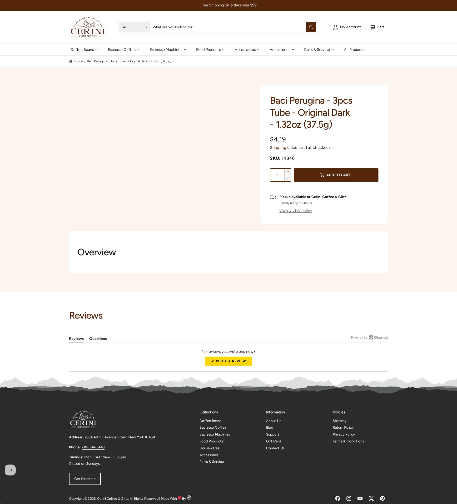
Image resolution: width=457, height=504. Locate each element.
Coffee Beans (82, 49)
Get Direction (84, 479)
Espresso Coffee (122, 49)
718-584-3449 (93, 447)
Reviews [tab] (76, 339)
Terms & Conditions (348, 441)
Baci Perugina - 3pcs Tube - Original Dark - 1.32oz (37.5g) (129, 61)
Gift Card (273, 441)
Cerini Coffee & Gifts (112, 499)
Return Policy (343, 427)
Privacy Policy (344, 434)
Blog (269, 427)
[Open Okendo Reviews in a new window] (369, 337)
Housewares (245, 49)
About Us (273, 421)
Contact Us (275, 448)
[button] (377, 27)
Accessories (280, 49)
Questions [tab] (98, 339)
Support (272, 434)
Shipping (278, 147)
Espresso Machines (166, 49)
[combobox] (234, 27)
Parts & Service (317, 49)
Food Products (208, 49)
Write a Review (232, 362)
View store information (295, 210)
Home (78, 61)
